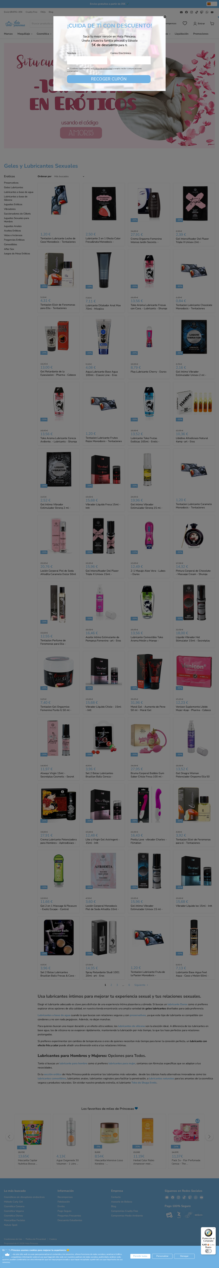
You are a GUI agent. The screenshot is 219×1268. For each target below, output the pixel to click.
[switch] (208, 1251)
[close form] (165, 17)
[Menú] (214, 1229)
